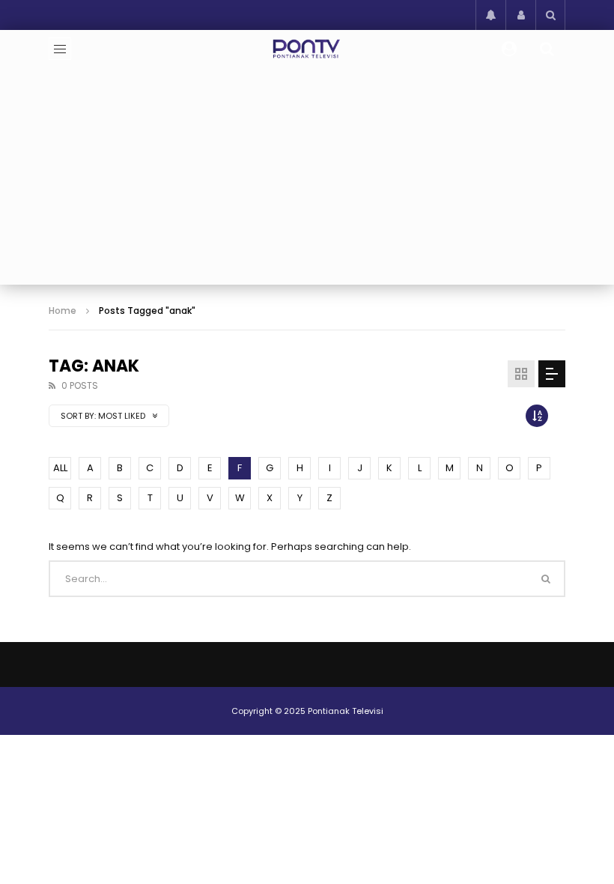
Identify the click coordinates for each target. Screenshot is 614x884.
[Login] (520, 15)
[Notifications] (490, 15)
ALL (60, 468)
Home (62, 310)
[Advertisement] (307, 180)
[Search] (550, 15)
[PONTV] (307, 48)
